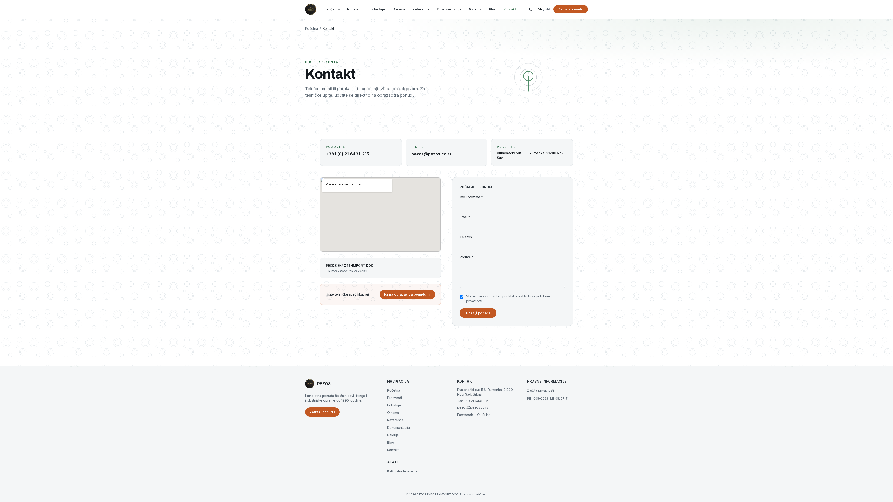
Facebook (465, 415)
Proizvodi (354, 9)
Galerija (475, 9)
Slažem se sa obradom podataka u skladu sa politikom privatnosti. (508, 298)
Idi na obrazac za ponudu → (407, 294)
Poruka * (466, 257)
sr (540, 9)
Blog (492, 9)
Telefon (466, 237)
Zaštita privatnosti (540, 390)
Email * (465, 217)
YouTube (483, 415)
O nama (399, 9)
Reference (421, 9)
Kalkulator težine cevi (403, 471)
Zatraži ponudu (570, 9)
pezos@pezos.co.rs (472, 407)
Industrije (377, 9)
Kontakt (510, 9)
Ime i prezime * (471, 197)
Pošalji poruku (478, 313)
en (547, 9)
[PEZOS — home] (310, 9)
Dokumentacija (449, 9)
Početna (333, 9)
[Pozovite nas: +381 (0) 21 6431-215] (530, 9)
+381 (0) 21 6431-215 (472, 401)
